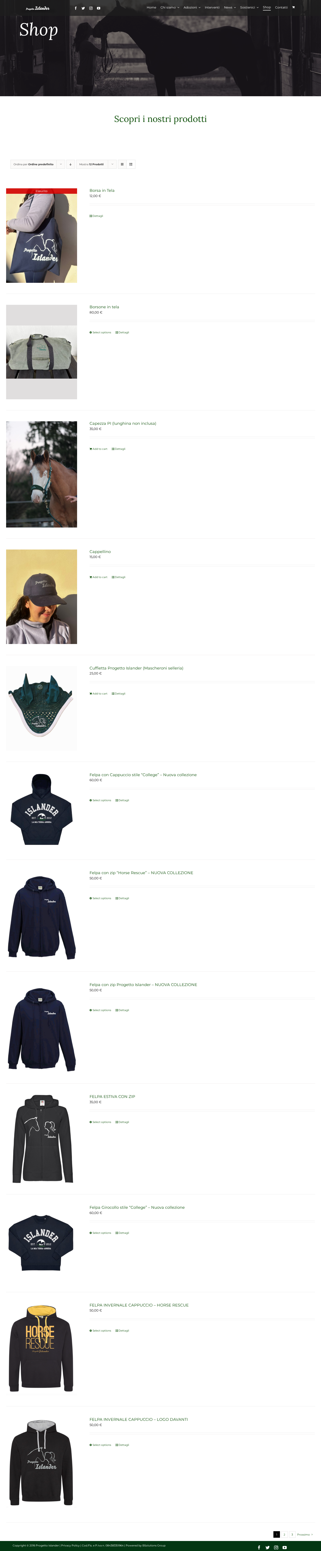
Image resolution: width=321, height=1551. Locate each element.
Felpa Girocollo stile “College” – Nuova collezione (137, 1207)
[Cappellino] (41, 597)
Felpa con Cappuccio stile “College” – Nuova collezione (143, 774)
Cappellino (100, 551)
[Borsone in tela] (41, 352)
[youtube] (98, 8)
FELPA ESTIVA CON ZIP (112, 1096)
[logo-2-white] (38, 8)
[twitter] (83, 8)
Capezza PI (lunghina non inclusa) (123, 423)
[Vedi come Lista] (131, 164)
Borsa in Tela (102, 190)
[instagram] (91, 8)
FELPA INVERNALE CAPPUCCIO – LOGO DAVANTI (139, 1419)
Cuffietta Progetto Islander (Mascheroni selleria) (136, 668)
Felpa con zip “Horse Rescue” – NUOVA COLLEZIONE (141, 872)
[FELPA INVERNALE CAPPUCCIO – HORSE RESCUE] (41, 1349)
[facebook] (75, 8)
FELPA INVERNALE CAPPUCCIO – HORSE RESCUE (139, 1305)
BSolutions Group (154, 1545)
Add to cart (100, 448)
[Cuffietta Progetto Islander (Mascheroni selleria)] (41, 708)
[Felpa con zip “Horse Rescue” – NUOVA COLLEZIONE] (41, 916)
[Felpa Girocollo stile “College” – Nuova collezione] (41, 1243)
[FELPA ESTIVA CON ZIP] (41, 1138)
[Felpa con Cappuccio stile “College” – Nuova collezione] (41, 811)
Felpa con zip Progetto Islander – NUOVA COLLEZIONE (143, 984)
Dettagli (98, 215)
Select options (102, 332)
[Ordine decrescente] (70, 164)
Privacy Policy (70, 1545)
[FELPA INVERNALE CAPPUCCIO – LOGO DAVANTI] (41, 1464)
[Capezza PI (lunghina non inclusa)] (41, 474)
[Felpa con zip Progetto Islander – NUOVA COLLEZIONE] (41, 1027)
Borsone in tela (104, 307)
